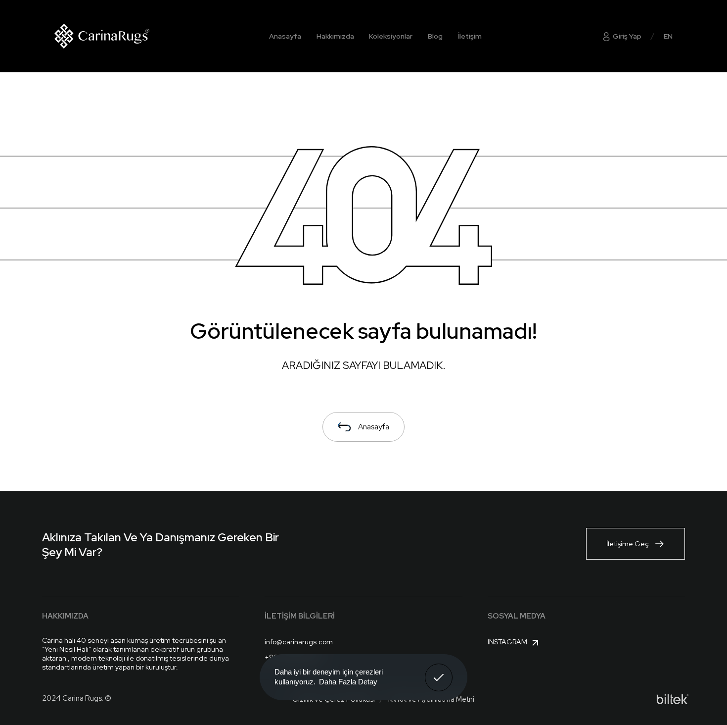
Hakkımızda (335, 36)
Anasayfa (285, 36)
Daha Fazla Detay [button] (348, 681)
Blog (435, 36)
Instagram (507, 641)
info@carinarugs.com (299, 641)
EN (668, 36)
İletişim (470, 36)
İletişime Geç (627, 543)
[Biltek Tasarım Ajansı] (672, 699)
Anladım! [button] (439, 670)
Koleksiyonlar (390, 36)
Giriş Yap (626, 36)
